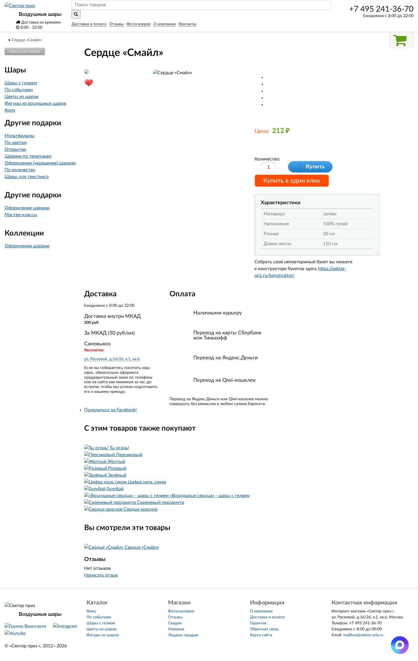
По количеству (20, 170)
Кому (10, 110)
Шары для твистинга (27, 176)
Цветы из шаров (21, 96)
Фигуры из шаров (102, 635)
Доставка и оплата (89, 24)
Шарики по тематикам (28, 156)
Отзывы (116, 24)
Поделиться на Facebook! (110, 410)
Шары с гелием (21, 83)
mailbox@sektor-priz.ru (363, 635)
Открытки (15, 149)
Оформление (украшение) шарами (40, 163)
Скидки (175, 623)
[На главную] (6, 40)
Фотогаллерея (181, 611)
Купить (315, 167)
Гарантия (258, 623)
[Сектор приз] (20, 5)
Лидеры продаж (183, 635)
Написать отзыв (101, 575)
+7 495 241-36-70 (381, 9)
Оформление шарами (27, 208)
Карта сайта (261, 635)
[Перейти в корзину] (401, 40)
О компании (164, 24)
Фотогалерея (138, 24)
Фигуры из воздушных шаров (35, 103)
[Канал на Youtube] (15, 633)
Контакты (187, 24)
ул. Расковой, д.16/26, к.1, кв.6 (112, 359)
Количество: (267, 159)
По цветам (16, 142)
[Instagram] (65, 626)
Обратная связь (264, 629)
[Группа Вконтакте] (25, 626)
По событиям (19, 89)
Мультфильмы (20, 136)
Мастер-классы (21, 214)
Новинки (176, 629)
